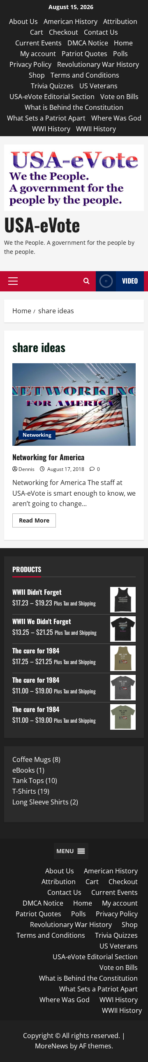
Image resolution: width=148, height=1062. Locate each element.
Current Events (38, 42)
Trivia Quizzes (52, 85)
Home (123, 42)
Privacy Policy (30, 64)
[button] (13, 281)
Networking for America (74, 404)
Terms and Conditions (85, 75)
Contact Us (101, 32)
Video (130, 281)
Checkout (63, 32)
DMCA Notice (87, 42)
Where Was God (116, 118)
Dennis (26, 469)
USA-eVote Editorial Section (52, 96)
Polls (120, 53)
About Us (23, 21)
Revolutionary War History (98, 64)
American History (70, 21)
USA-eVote (42, 224)
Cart (36, 32)
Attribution (120, 21)
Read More (37, 521)
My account (38, 53)
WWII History (96, 128)
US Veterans (98, 85)
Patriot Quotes (84, 53)
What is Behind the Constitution (74, 107)
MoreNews (51, 1045)
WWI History (51, 128)
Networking (37, 434)
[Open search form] (86, 281)
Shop (37, 75)
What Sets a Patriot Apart (46, 118)
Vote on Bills (119, 96)
